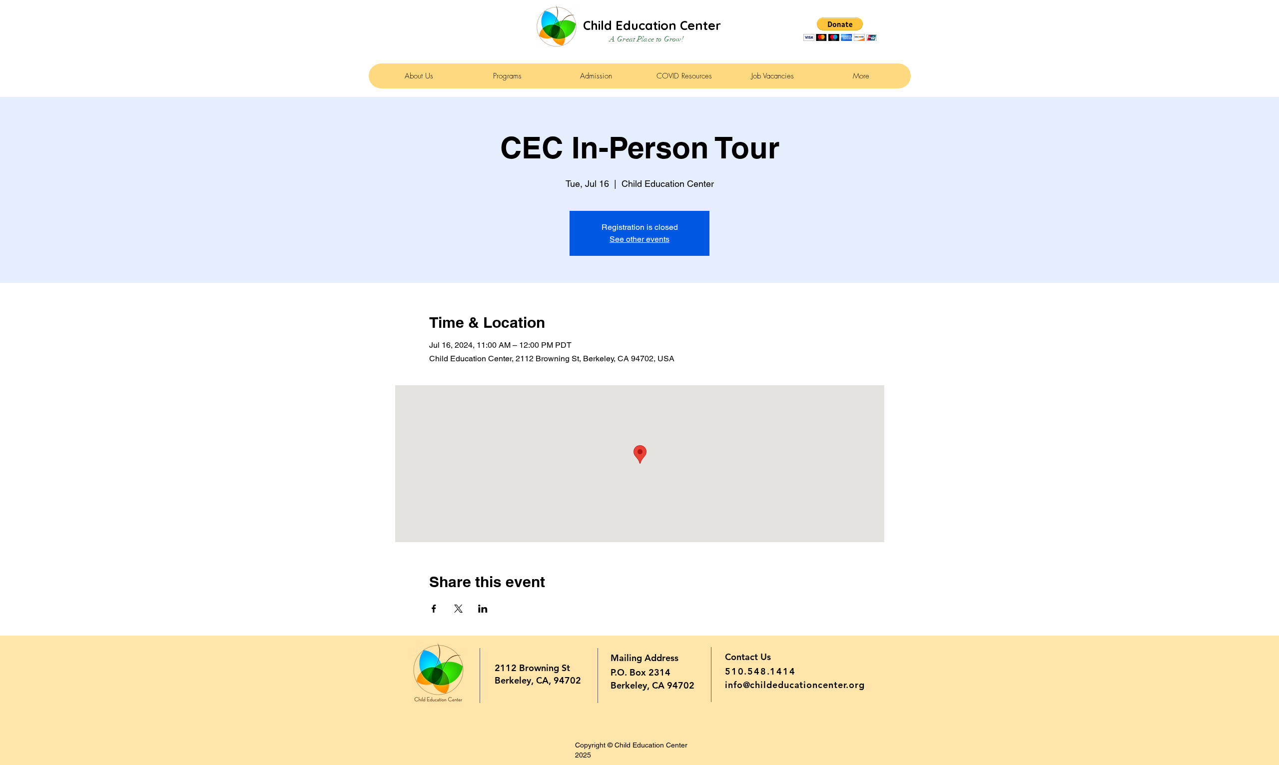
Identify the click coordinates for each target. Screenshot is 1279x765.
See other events (639, 239)
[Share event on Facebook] (434, 609)
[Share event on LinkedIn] (483, 609)
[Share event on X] (458, 609)
